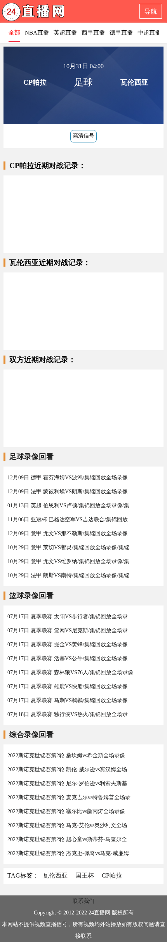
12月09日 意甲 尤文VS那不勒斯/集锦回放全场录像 (67, 533)
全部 (14, 32)
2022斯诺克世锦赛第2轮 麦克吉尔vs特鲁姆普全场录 (68, 797)
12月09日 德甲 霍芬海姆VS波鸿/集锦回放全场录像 (67, 478)
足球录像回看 (31, 457)
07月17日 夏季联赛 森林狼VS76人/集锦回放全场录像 (70, 672)
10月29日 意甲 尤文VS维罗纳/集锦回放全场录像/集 (68, 561)
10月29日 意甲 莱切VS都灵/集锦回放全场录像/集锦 (68, 547)
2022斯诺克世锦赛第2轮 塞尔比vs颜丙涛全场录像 (66, 811)
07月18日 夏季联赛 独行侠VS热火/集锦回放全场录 (67, 714)
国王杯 (84, 875)
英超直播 (65, 32)
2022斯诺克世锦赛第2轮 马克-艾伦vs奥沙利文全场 (67, 825)
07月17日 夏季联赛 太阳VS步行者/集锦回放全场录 (67, 616)
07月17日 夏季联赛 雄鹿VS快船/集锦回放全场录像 (67, 686)
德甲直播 (121, 32)
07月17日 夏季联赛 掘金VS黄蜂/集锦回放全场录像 (67, 644)
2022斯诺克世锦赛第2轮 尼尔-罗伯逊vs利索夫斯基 (67, 783)
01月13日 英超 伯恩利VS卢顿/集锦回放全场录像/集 (68, 505)
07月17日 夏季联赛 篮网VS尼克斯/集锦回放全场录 (67, 630)
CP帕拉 (112, 875)
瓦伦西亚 (55, 875)
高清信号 (83, 136)
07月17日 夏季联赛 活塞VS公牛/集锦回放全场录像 (67, 658)
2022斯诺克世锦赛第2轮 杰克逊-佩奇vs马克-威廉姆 (68, 853)
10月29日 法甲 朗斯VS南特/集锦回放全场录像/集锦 (68, 575)
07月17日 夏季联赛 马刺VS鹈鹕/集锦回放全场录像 (67, 700)
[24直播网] (48, 14)
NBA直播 (37, 32)
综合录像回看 (31, 734)
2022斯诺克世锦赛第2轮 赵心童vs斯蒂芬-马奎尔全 (67, 839)
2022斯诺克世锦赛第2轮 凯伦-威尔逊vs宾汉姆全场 (67, 769)
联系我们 (83, 901)
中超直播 (149, 32)
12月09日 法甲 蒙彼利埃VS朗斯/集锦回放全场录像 (67, 491)
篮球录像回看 (31, 596)
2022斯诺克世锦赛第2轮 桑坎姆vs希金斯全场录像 (66, 755)
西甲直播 (93, 32)
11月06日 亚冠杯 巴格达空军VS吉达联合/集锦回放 (67, 519)
